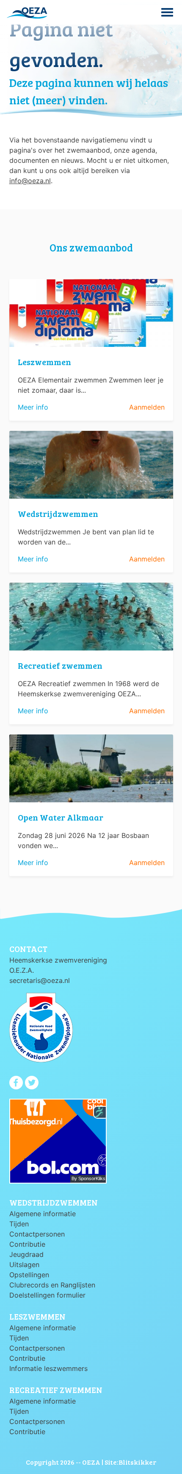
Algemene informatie (42, 1213)
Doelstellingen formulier (47, 1295)
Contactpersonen (37, 1234)
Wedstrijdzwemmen (58, 513)
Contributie (27, 1244)
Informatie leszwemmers (48, 1368)
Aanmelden (147, 407)
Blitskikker (137, 1461)
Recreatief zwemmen (60, 665)
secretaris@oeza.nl (39, 980)
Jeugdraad (26, 1254)
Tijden (19, 1224)
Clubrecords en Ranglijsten (52, 1285)
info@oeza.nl (30, 180)
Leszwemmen (44, 362)
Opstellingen (29, 1274)
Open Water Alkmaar (60, 817)
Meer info (33, 407)
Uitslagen (24, 1264)
